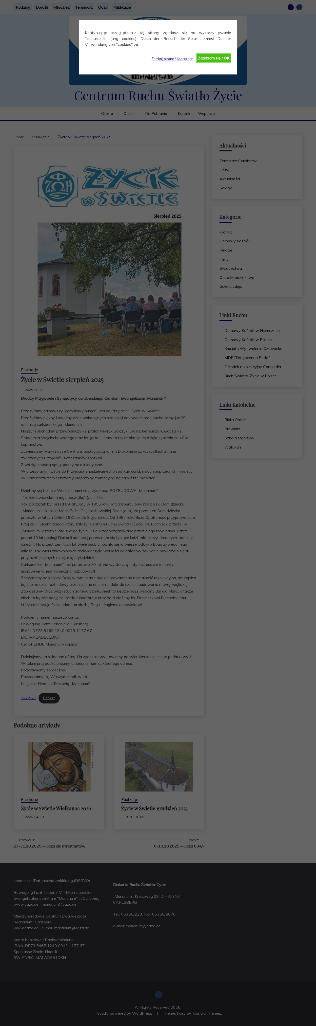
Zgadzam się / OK (213, 57)
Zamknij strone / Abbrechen (172, 59)
